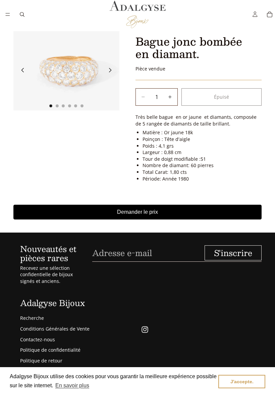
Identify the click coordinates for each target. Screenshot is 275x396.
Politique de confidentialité (50, 350)
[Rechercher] (22, 14)
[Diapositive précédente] (20, 70)
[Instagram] (145, 330)
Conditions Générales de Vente (55, 329)
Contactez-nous (37, 339)
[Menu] (7, 14)
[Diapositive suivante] (112, 70)
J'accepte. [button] (242, 381)
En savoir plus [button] (72, 385)
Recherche (32, 318)
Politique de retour (41, 360)
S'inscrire (233, 252)
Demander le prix (137, 212)
